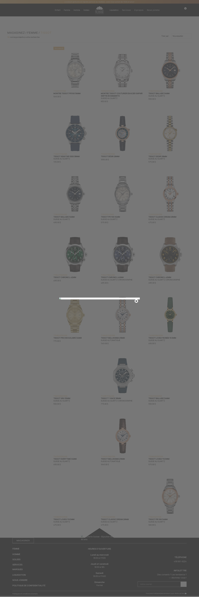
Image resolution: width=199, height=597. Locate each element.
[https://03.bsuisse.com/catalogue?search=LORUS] (99, 298)
